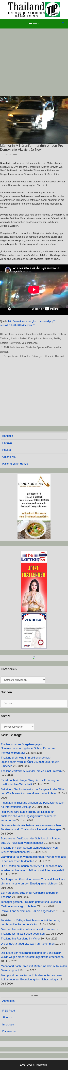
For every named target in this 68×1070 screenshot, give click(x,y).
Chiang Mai (9, 456)
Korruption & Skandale (40, 338)
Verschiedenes (30, 342)
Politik (57, 338)
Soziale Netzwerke (10, 342)
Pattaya (7, 442)
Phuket (6, 449)
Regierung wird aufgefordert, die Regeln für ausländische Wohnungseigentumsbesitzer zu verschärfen (29, 816)
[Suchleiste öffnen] (63, 23)
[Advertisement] (34, 62)
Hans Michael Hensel (15, 463)
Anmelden (8, 1000)
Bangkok (8, 334)
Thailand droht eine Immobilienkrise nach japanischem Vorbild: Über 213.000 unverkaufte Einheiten (30, 762)
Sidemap (7, 1017)
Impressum (9, 1024)
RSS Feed (8, 1010)
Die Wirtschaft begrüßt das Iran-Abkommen (27, 943)
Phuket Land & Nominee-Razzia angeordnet (28, 911)
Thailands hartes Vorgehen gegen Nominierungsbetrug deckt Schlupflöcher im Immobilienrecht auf (28, 748)
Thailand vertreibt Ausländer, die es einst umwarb (31, 771)
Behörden (20, 334)
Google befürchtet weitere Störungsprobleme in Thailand (34, 356)
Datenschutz (10, 1031)
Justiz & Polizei (18, 338)
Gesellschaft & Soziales (39, 334)
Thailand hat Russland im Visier (20, 938)
